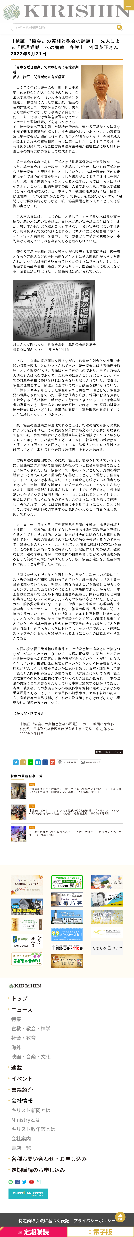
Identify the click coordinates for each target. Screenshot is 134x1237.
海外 (16, 1047)
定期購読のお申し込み (38, 1169)
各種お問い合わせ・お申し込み (49, 1158)
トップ (19, 998)
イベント (22, 1078)
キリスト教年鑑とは (33, 1129)
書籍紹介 (22, 1089)
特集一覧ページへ (107, 752)
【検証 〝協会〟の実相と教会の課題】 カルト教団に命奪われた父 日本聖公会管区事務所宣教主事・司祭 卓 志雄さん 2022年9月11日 (68, 729)
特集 (16, 1018)
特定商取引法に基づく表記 (43, 1220)
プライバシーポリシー (94, 1220)
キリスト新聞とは (30, 1110)
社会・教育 (23, 1037)
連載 (16, 1067)
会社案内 (21, 1138)
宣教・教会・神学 (30, 1028)
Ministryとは (25, 1119)
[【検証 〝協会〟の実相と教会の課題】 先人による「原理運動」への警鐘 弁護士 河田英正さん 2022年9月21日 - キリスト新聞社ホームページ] (38, 764)
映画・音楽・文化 (30, 1056)
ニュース (22, 1009)
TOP (120, 1218)
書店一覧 (21, 1147)
